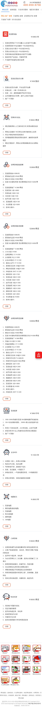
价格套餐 (11, 695)
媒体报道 (13, 9)
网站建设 (3, 692)
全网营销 (36, 692)
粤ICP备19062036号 (34, 703)
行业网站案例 (18, 692)
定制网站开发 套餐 (30, 16)
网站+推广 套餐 (6, 16)
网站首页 (5, 9)
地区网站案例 (28, 692)
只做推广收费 (6, 19)
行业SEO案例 (23, 9)
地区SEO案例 (34, 9)
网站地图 (21, 698)
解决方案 (18, 695)
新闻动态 (31, 695)
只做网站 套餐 (18, 16)
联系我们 (38, 695)
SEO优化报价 (16, 19)
